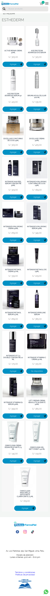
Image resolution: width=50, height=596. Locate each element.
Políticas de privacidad (25, 575)
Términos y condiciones (25, 572)
